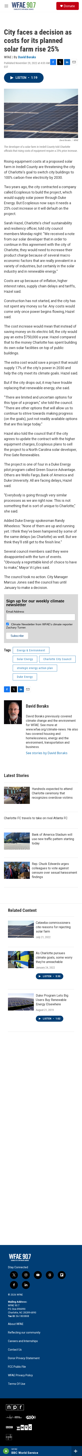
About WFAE (15, 1324)
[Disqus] (41, 1089)
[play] (6, 1451)
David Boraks (27, 57)
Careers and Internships (23, 1341)
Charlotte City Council (57, 659)
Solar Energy (25, 659)
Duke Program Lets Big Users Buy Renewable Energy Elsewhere (52, 1000)
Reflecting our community (24, 1332)
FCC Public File (17, 1366)
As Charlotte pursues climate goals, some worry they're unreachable (54, 957)
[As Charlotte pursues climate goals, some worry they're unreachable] (21, 959)
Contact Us (15, 1349)
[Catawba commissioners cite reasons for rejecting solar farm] (21, 929)
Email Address (15, 611)
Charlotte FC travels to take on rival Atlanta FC (35, 818)
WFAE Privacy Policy (20, 1375)
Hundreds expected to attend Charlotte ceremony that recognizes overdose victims (52, 793)
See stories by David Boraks (46, 753)
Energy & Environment (31, 650)
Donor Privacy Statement (24, 1358)
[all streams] (76, 1451)
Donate (69, 6)
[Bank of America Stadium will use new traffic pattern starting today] (17, 841)
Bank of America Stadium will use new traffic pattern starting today (53, 839)
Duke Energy (25, 676)
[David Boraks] (13, 712)
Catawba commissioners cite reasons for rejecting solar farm (53, 927)
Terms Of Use (16, 1383)
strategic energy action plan (35, 668)
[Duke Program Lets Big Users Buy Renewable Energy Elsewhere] (21, 1002)
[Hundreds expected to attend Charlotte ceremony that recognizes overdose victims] (17, 795)
